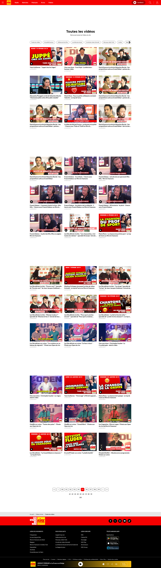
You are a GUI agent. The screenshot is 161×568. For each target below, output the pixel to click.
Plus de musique (124, 564)
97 (91, 489)
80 (88, 494)
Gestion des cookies (113, 559)
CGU (69, 559)
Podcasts (35, 2)
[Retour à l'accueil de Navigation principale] (9, 2)
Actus (43, 2)
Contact (53, 559)
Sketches (25, 2)
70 (86, 494)
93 (74, 489)
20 (72, 494)
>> (107, 489)
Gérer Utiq (103, 559)
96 (86, 489)
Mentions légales (61, 559)
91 (66, 489)
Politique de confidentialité (91, 559)
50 (80, 494)
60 (83, 494)
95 (82, 489)
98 (95, 489)
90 (62, 489)
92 (70, 489)
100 (80, 497)
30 (75, 494)
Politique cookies (77, 559)
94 (78, 489)
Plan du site (46, 559)
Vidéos (50, 2)
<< (54, 489)
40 (78, 494)
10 (69, 494)
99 (99, 489)
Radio (17, 2)
